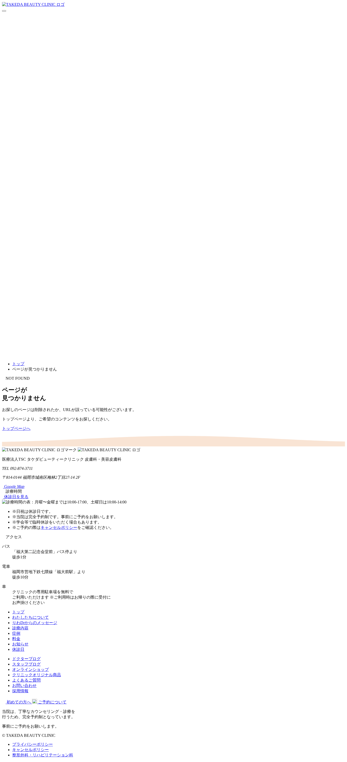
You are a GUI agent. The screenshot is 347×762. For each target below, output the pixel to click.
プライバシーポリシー (32, 744)
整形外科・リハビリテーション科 (42, 755)
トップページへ (16, 428)
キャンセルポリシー (59, 527)
